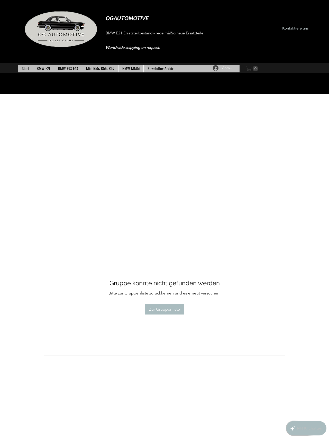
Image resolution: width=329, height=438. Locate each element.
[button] (253, 68)
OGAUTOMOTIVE (127, 18)
